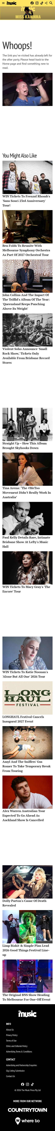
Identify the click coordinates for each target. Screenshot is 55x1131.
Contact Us (10, 1076)
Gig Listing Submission (15, 1070)
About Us (10, 1029)
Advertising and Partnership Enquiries (21, 1065)
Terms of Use (11, 1040)
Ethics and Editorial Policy (16, 1046)
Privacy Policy (11, 1035)
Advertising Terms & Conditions (19, 1051)
